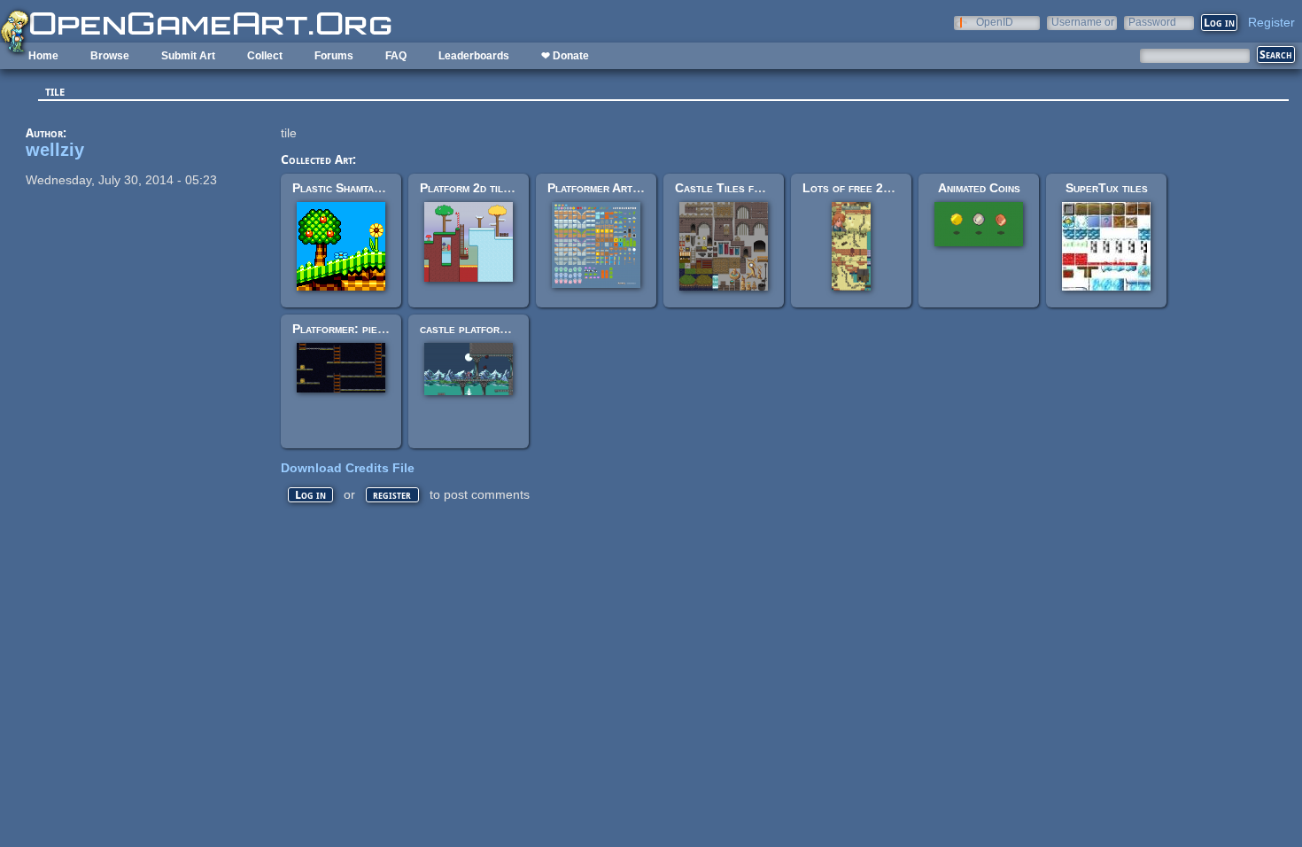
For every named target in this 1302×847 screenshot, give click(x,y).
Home (43, 56)
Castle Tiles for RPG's (740, 188)
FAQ (396, 56)
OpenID (994, 21)
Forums (333, 56)
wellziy (55, 149)
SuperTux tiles (1107, 188)
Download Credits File (348, 468)
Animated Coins (979, 188)
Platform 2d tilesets (476, 188)
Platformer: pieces (344, 329)
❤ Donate (565, 56)
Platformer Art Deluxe (611, 188)
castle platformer (469, 329)
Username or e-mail (1082, 21)
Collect (265, 56)
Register (1271, 22)
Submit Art (188, 56)
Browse (109, 56)
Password (1152, 21)
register (392, 494)
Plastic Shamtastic (343, 188)
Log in (310, 494)
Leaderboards (473, 56)
